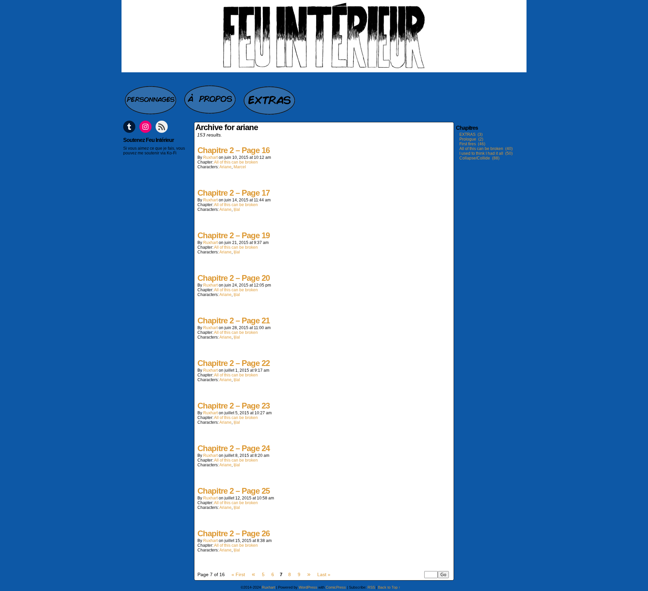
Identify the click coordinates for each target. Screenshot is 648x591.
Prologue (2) (471, 139)
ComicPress (336, 587)
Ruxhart (210, 157)
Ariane (225, 167)
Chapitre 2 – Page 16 (233, 150)
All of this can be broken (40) (486, 148)
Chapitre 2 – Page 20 (233, 277)
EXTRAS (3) (471, 134)
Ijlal (237, 209)
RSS (371, 587)
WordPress (308, 587)
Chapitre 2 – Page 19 (233, 235)
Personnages (151, 96)
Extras (270, 96)
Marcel (240, 167)
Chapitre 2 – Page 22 (233, 363)
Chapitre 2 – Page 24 (233, 448)
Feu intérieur (324, 36)
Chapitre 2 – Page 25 (233, 490)
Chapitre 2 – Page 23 (233, 405)
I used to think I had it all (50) (486, 153)
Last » (323, 574)
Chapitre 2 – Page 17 (233, 192)
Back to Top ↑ (389, 587)
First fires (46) (472, 144)
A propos (210, 96)
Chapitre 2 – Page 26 (233, 533)
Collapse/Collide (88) (479, 158)
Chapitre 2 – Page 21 (233, 320)
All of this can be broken (236, 162)
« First (238, 574)
